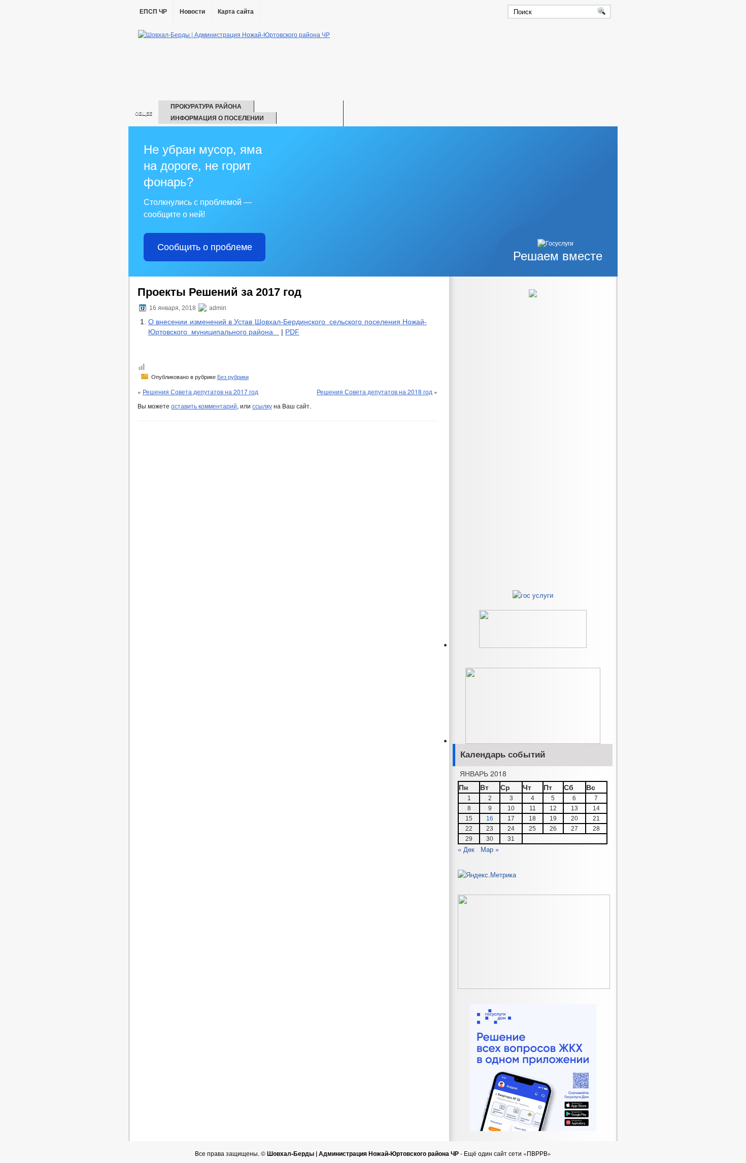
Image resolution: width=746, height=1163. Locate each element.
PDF (292, 332)
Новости (192, 11)
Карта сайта (236, 11)
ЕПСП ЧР (153, 11)
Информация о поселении (217, 117)
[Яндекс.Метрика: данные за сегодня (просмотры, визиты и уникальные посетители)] (487, 875)
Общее (143, 113)
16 (489, 818)
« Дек (466, 849)
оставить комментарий (204, 405)
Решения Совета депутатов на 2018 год (374, 391)
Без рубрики (233, 377)
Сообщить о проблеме (204, 247)
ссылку (262, 405)
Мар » (490, 849)
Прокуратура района (206, 106)
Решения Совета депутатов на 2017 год (200, 391)
